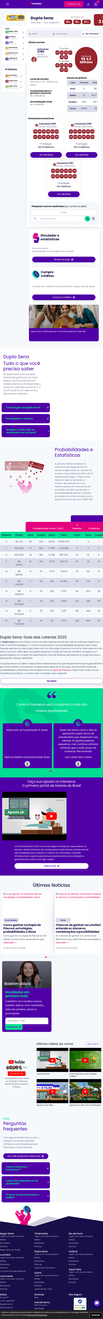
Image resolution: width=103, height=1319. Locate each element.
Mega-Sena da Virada (10, 1249)
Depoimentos (6, 1307)
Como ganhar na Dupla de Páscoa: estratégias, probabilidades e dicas (22, 928)
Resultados (5, 1243)
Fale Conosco (40, 1305)
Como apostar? (7, 1300)
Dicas (63, 920)
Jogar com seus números (12, 1236)
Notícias (4, 1246)
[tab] (33, 34)
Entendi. (95, 1315)
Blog (36, 1297)
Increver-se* (17, 1073)
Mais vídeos (92, 1044)
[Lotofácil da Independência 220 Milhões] (14, 18)
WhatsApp (39, 1308)
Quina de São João (43, 1289)
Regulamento (6, 1304)
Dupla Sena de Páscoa (44, 1267)
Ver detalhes (46, 154)
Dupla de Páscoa (61, 670)
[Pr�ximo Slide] (92, 744)
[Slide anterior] (11, 744)
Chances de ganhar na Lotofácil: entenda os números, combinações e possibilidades (79, 928)
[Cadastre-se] (7, 4)
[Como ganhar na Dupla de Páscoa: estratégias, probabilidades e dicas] (27, 904)
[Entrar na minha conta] (88, 4)
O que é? (4, 1297)
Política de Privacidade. (37, 1315)
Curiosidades (11, 920)
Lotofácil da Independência (13, 1271)
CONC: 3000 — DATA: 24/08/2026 (45, 22)
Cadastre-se (73, 4)
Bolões (3, 1239)
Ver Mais (51, 681)
